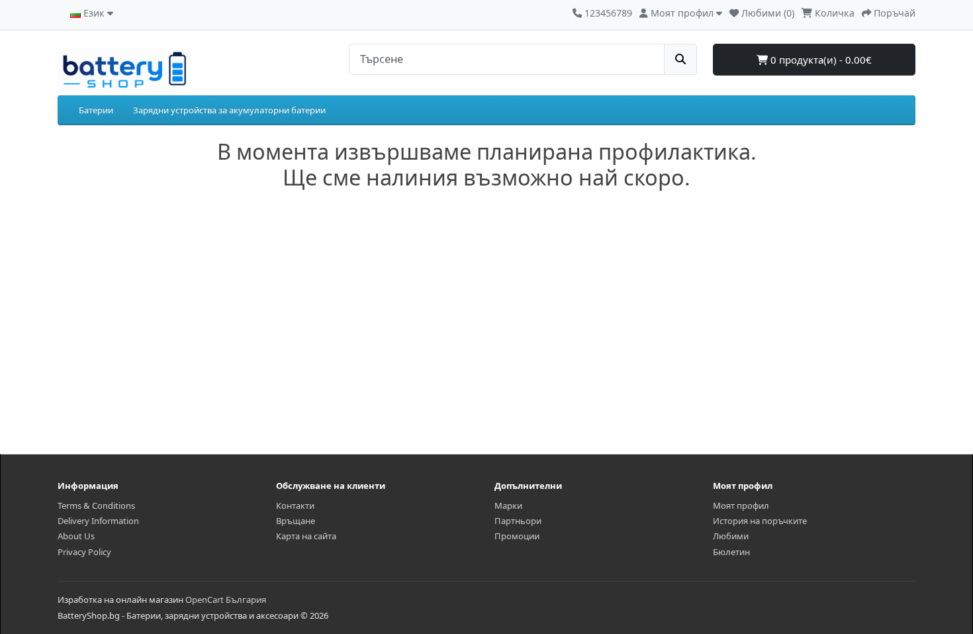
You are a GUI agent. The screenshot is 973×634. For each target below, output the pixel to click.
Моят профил (741, 505)
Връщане (295, 521)
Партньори (517, 521)
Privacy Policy (84, 552)
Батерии (96, 110)
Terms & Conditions (96, 505)
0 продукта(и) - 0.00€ (820, 59)
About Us (76, 536)
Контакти (295, 505)
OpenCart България (225, 600)
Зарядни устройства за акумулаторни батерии (229, 110)
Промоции (516, 536)
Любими (731, 536)
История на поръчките (760, 521)
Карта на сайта (306, 536)
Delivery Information (98, 521)
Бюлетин (731, 552)
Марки (508, 505)
